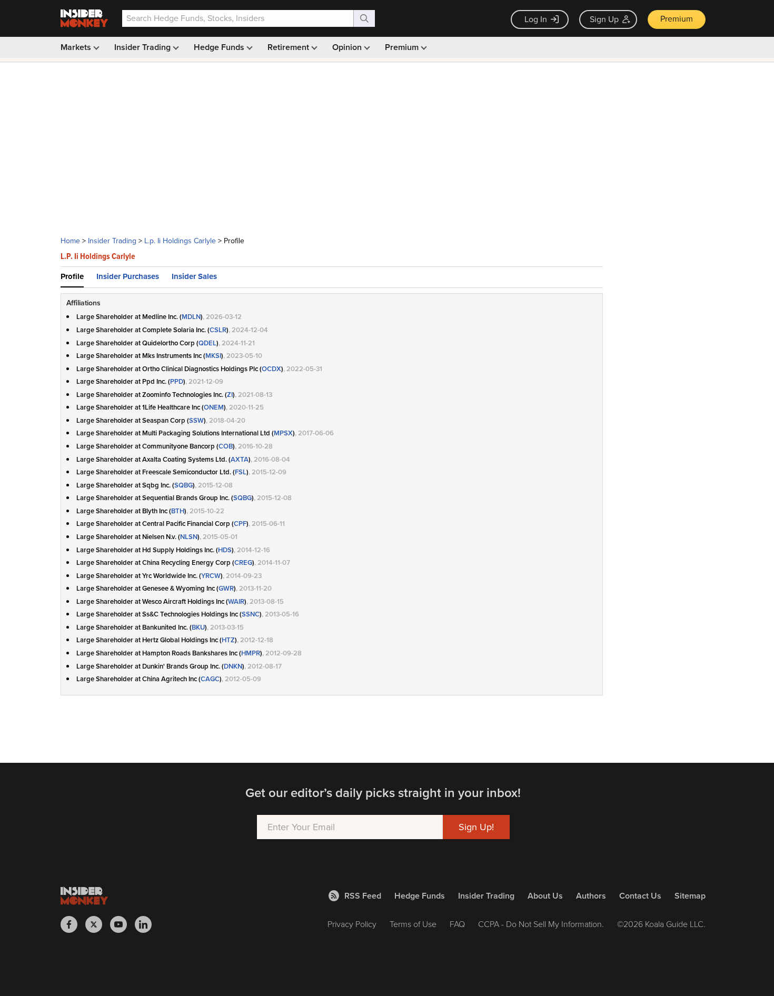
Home (70, 240)
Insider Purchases (127, 276)
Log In (535, 19)
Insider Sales (194, 276)
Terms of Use (413, 924)
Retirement (289, 47)
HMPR (250, 653)
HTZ (228, 640)
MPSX (283, 433)
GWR (226, 588)
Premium (676, 19)
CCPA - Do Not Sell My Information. (541, 924)
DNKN (233, 666)
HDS (225, 550)
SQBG (183, 485)
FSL (240, 472)
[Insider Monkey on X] (97, 924)
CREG (243, 562)
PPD (176, 381)
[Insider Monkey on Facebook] (73, 924)
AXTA (240, 459)
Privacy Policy (352, 924)
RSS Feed (362, 896)
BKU (198, 627)
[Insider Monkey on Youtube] (122, 924)
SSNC (251, 614)
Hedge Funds (220, 47)
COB (226, 446)
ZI (230, 395)
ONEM (214, 407)
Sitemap (690, 896)
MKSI (213, 356)
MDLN (191, 317)
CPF (240, 524)
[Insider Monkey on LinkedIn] (147, 924)
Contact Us (640, 896)
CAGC (210, 679)
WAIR (236, 601)
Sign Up (604, 19)
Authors (591, 896)
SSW (196, 420)
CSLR (218, 330)
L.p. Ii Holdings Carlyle (180, 240)
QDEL (207, 343)
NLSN (188, 537)
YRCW (211, 576)
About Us (545, 896)
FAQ (457, 924)
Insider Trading (143, 47)
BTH (177, 511)
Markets (77, 47)
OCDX (271, 369)
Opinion (348, 47)
